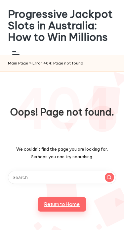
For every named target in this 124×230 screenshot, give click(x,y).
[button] (109, 177)
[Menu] (15, 53)
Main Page (18, 63)
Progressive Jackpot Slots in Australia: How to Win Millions (60, 25)
